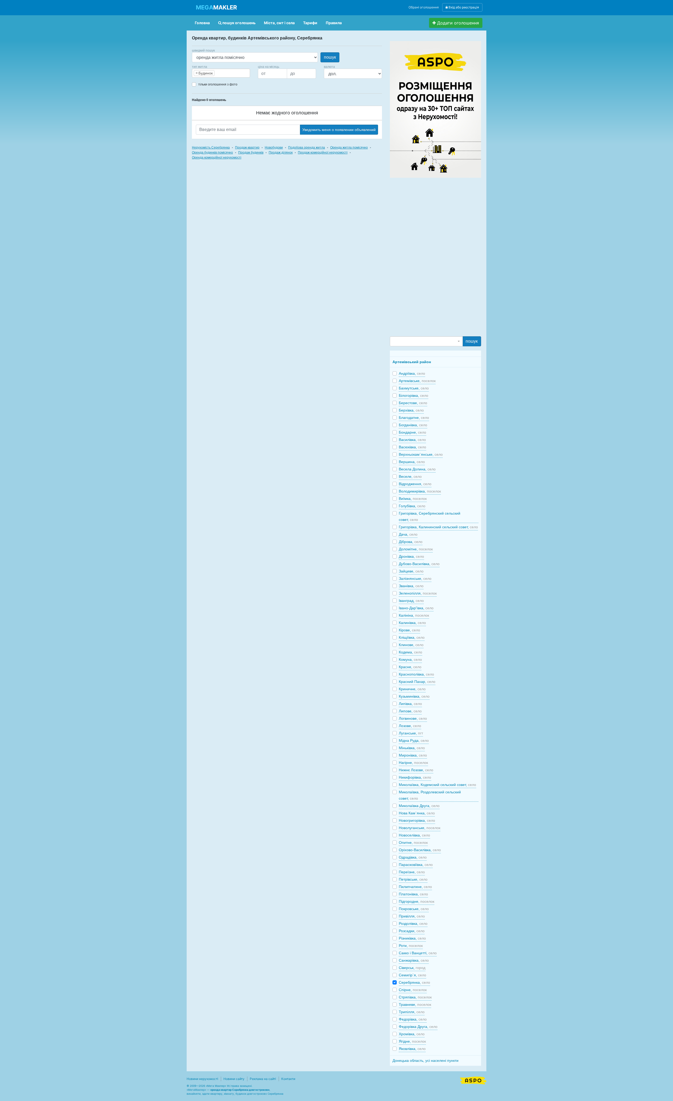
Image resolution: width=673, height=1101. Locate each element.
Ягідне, (412, 1041)
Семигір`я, (412, 975)
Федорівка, (413, 1019)
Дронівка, (411, 556)
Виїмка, (413, 498)
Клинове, (411, 645)
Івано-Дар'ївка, (416, 608)
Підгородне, (416, 901)
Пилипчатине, (415, 887)
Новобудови (274, 147)
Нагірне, (413, 762)
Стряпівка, (415, 997)
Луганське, (411, 733)
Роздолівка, (413, 923)
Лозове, (410, 726)
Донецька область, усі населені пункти (425, 1060)
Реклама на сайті (263, 1079)
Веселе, (410, 476)
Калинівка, (412, 623)
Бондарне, (412, 432)
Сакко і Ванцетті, (418, 953)
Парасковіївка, (416, 864)
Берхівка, (411, 410)
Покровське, (414, 909)
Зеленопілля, (418, 593)
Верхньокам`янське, (421, 454)
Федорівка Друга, (418, 1026)
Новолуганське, (419, 828)
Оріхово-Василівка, (420, 850)
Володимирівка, (420, 491)
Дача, (408, 534)
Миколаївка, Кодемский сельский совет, (437, 785)
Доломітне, (416, 549)
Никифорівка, (415, 777)
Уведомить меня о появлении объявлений (339, 130)
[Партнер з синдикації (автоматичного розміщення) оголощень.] (473, 1080)
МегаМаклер (196, 1089)
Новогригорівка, (417, 820)
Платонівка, (413, 894)
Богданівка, (413, 425)
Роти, (411, 945)
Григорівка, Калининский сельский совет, (438, 527)
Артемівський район (411, 362)
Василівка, (412, 440)
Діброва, (410, 542)
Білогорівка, (413, 395)
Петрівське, (413, 879)
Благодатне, (414, 417)
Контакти (288, 1079)
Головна (202, 23)
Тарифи (310, 23)
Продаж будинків (250, 152)
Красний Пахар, (417, 681)
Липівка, (410, 704)
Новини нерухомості (202, 1079)
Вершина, (412, 462)
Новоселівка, (414, 835)
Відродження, (415, 484)
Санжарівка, (414, 960)
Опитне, (413, 842)
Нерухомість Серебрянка (211, 147)
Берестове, (413, 403)
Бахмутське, (414, 388)
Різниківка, (412, 938)
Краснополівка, (416, 674)
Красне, (410, 667)
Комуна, (410, 659)
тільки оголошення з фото (217, 84)
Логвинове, (413, 718)
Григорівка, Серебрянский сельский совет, (429, 516)
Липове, (410, 711)
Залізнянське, (415, 578)
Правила (334, 23)
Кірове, (409, 630)
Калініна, (414, 615)
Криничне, (412, 689)
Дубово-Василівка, (419, 564)
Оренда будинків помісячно (212, 152)
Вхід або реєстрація (463, 7)
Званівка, (411, 586)
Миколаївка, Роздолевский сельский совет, (430, 795)
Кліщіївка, (412, 637)
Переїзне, (412, 872)
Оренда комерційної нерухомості (216, 157)
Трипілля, (412, 1012)
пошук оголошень (239, 23)
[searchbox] (224, 73)
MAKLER (216, 7)
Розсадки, (412, 931)
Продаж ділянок (281, 152)
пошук (330, 57)
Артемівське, (417, 381)
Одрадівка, (413, 857)
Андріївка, (412, 373)
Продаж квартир (247, 147)
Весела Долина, (417, 469)
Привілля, (412, 916)
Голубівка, (412, 506)
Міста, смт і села (279, 23)
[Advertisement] (429, 257)
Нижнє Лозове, (416, 770)
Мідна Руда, (414, 740)
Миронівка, (413, 755)
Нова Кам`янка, (417, 813)
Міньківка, (412, 748)
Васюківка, (412, 447)
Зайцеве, (411, 571)
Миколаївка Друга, (419, 806)
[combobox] (221, 73)
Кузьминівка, (414, 696)
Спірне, (413, 990)
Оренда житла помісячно (349, 147)
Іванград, (411, 600)
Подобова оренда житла (306, 147)
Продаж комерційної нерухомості (323, 152)
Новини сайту (233, 1079)
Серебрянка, (414, 982)
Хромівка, (412, 1034)
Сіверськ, (412, 968)
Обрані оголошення (424, 7)
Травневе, (415, 1004)
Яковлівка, (412, 1049)
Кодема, (410, 652)
